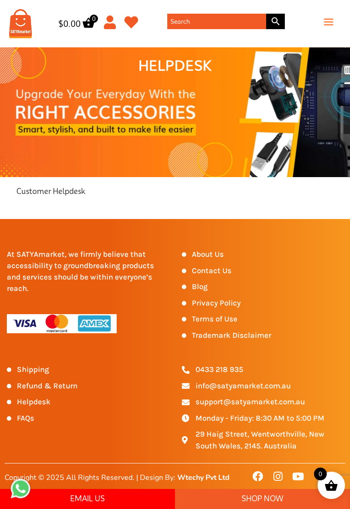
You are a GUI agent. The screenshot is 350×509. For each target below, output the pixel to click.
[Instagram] (277, 476)
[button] (328, 21)
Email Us (87, 498)
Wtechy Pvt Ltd (203, 478)
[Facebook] (258, 476)
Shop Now (262, 498)
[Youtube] (297, 476)
